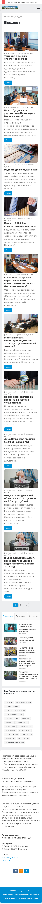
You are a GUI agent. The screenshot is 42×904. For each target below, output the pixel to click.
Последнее (8, 616)
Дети (25, 718)
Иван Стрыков (10, 53)
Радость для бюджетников (21, 169)
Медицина (24, 730)
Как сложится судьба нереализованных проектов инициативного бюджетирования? (19, 282)
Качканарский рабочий (14, 165)
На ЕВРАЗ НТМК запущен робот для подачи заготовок (28, 650)
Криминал (10, 730)
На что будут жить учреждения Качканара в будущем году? (19, 113)
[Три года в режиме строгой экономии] (21, 41)
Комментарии (34, 616)
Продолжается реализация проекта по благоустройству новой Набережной (28, 675)
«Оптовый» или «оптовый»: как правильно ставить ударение (27, 628)
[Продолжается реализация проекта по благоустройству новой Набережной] (10, 675)
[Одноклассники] (21, 871)
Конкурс (10, 726)
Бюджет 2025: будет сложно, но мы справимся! (20, 225)
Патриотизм (11, 734)
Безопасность (12, 706)
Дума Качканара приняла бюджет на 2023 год (19, 440)
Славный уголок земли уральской (26, 639)
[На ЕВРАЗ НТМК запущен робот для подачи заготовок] (10, 651)
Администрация (23, 702)
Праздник (26, 734)
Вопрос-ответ (12, 718)
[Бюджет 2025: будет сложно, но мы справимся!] (21, 206)
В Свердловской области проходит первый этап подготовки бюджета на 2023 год (19, 562)
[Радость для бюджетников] (21, 153)
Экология (23, 738)
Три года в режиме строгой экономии (16, 57)
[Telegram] (26, 871)
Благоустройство (13, 714)
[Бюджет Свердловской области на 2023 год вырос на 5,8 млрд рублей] (21, 478)
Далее (8, 82)
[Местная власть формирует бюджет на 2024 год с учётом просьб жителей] (21, 323)
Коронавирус (25, 726)
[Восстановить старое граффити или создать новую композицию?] (10, 662)
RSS (9, 702)
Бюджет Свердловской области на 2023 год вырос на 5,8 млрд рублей (20, 498)
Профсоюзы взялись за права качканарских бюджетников (18, 400)
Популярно (21, 616)
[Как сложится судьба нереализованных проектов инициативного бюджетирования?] (21, 263)
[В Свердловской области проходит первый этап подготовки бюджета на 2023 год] (21, 541)
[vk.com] (15, 871)
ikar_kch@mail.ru (10, 857)
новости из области (14, 742)
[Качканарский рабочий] (10, 7)
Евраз (9, 722)
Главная (10, 17)
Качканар (22, 722)
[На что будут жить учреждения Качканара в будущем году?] (21, 95)
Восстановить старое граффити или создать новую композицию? (27, 662)
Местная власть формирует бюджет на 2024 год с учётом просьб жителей (20, 342)
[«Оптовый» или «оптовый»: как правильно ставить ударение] (10, 628)
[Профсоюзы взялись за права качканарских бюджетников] (21, 380)
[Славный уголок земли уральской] (10, 641)
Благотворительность (15, 710)
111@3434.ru (7, 860)
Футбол (10, 738)
